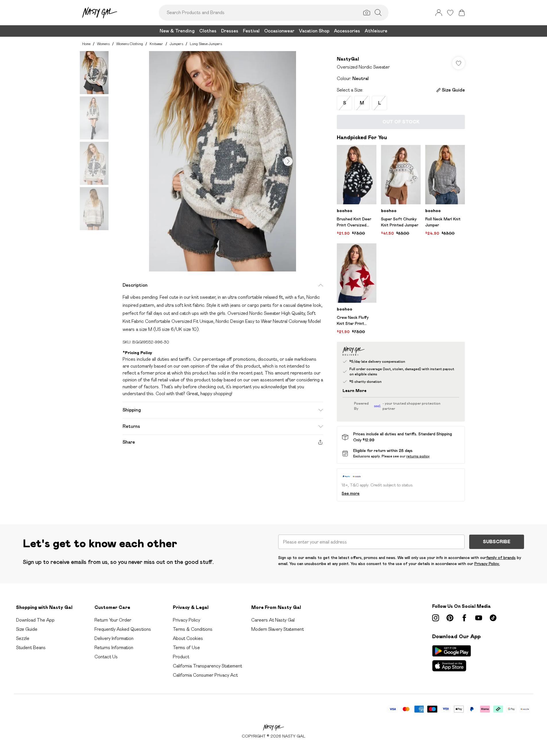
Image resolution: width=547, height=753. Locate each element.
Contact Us (106, 656)
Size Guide (26, 629)
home (86, 44)
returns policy (418, 456)
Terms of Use (186, 647)
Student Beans (31, 647)
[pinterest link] (450, 617)
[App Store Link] (451, 658)
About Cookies (188, 638)
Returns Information (113, 647)
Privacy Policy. (487, 563)
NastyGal (348, 59)
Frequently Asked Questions (122, 629)
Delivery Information (114, 638)
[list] (222, 161)
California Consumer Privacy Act (205, 675)
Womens (103, 44)
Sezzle (22, 638)
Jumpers (176, 44)
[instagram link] (435, 617)
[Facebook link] (464, 617)
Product (181, 656)
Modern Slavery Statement (277, 629)
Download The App (35, 620)
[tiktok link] (493, 617)
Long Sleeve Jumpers (206, 44)
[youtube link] (478, 617)
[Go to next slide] (288, 161)
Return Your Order (112, 620)
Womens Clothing (129, 44)
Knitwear (156, 44)
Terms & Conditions (192, 629)
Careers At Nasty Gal (273, 620)
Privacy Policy (186, 620)
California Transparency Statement (207, 665)
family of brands (501, 557)
